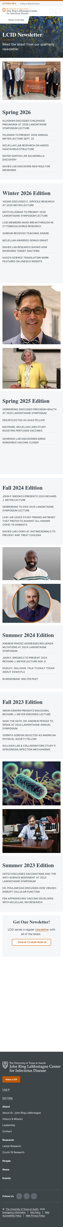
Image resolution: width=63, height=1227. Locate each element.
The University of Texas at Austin (22, 1209)
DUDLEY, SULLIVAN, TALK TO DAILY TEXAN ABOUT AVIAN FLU (28, 670)
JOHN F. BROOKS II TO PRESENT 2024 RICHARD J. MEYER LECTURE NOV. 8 (24, 659)
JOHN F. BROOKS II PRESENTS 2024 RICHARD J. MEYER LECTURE (29, 498)
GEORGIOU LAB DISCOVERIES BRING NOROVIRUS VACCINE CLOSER (24, 440)
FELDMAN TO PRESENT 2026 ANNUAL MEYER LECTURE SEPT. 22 (25, 136)
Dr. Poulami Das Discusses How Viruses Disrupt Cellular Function (29, 889)
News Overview (16, 19)
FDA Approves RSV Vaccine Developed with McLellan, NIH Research (28, 900)
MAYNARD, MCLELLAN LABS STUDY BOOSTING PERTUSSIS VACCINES (24, 428)
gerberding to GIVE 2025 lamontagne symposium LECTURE (28, 508)
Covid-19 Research (13, 1152)
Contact (7, 1131)
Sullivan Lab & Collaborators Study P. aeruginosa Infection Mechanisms (29, 747)
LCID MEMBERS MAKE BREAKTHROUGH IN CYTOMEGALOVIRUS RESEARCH (27, 224)
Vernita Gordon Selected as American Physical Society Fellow (29, 737)
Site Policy (35, 1212)
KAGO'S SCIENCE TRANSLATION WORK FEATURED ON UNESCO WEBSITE (25, 259)
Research (8, 1139)
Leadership (8, 1125)
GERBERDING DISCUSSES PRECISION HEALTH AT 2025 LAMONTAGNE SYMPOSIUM (29, 411)
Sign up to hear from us (32, 942)
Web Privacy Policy (35, 1215)
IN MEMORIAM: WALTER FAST (20, 678)
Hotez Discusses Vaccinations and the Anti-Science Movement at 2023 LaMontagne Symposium (29, 877)
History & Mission (12, 1118)
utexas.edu (9, 3)
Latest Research (11, 1146)
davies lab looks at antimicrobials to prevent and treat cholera (28, 533)
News (5, 1169)
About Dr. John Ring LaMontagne (21, 1112)
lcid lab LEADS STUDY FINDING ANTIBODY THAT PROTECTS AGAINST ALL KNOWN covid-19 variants (28, 521)
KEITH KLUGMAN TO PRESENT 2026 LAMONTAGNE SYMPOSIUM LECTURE (25, 213)
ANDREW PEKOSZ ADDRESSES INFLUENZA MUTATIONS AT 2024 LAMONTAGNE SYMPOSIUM (27, 647)
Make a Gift (11, 1079)
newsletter (42, 929)
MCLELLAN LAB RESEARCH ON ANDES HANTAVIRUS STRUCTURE (25, 147)
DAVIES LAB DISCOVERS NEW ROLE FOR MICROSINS (26, 168)
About (6, 1106)
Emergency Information (14, 1212)
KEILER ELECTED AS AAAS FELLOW (23, 420)
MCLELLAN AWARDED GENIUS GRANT (25, 240)
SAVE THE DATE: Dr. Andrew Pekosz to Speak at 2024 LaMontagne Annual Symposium (27, 724)
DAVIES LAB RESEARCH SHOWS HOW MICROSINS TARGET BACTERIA (24, 249)
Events (6, 1178)
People (6, 1160)
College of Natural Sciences (30, 3)
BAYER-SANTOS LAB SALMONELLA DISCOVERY (23, 157)
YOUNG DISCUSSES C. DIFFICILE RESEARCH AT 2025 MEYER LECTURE (28, 203)
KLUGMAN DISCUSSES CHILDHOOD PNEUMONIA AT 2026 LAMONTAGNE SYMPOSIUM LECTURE (24, 124)
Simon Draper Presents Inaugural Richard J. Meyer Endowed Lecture (26, 712)
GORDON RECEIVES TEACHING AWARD (25, 233)
